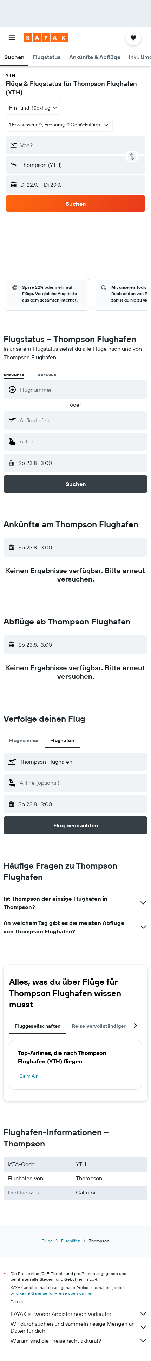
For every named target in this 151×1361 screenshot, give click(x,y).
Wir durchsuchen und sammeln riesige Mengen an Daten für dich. (73, 1327)
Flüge (47, 1240)
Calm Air (28, 1076)
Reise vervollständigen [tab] (99, 1026)
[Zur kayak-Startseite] (46, 37)
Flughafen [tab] (62, 740)
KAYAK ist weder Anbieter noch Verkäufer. (61, 1313)
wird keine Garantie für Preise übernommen (52, 1293)
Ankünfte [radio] (14, 375)
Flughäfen (70, 1240)
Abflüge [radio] (47, 375)
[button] (12, 37)
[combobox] (82, 420)
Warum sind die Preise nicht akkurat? (56, 1340)
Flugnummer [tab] (24, 740)
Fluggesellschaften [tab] (38, 1026)
